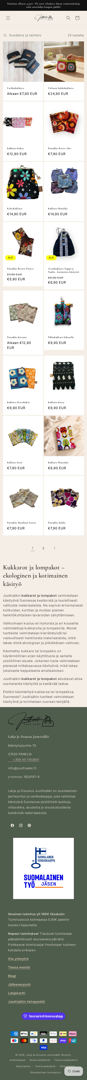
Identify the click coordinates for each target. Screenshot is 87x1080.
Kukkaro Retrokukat (18, 402)
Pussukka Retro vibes (59, 148)
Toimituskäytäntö (45, 1066)
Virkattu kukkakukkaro (60, 88)
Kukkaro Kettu (56, 402)
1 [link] (32, 548)
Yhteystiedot (67, 1066)
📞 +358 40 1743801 (23, 760)
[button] (8, 17)
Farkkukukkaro (15, 88)
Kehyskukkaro (14, 208)
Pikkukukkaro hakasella (61, 337)
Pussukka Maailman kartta (21, 522)
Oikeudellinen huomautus (45, 1072)
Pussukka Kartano (17, 337)
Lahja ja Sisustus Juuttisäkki (43, 1054)
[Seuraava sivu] (54, 548)
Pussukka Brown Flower (20, 268)
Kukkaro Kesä (14, 462)
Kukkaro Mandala (57, 208)
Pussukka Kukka (57, 522)
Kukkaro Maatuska (58, 462)
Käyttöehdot (23, 1066)
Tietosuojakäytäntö (66, 1060)
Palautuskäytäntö (40, 1060)
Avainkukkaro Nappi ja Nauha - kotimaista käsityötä (63, 270)
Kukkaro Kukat (15, 148)
